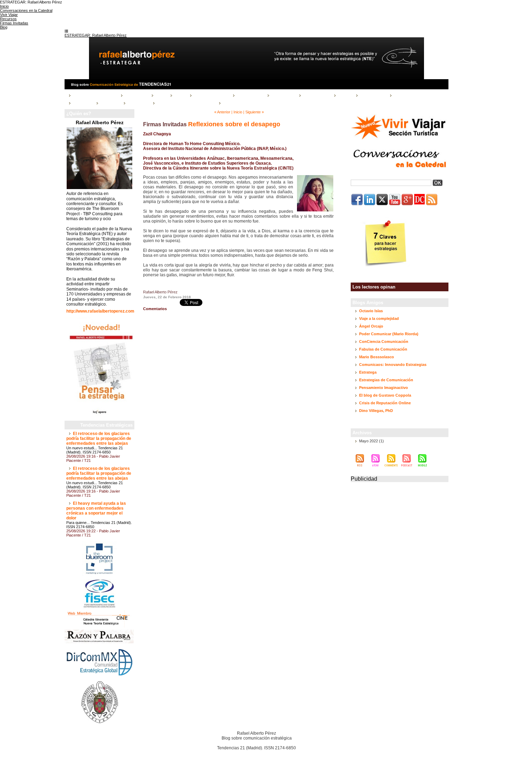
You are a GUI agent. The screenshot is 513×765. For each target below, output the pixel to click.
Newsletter (232, 102)
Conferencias (248, 95)
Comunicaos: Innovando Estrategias (392, 364)
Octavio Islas (371, 311)
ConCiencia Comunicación (383, 341)
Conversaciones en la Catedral (184, 102)
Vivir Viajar (137, 102)
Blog (159, 95)
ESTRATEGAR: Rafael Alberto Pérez (96, 35)
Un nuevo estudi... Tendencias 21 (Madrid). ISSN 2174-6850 (94, 450)
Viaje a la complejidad (379, 318)
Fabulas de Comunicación (383, 349)
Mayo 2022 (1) (371, 441)
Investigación (315, 95)
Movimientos (371, 95)
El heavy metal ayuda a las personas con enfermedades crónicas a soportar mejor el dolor (96, 510)
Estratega (368, 372)
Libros (343, 95)
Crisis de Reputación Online (385, 403)
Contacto (108, 102)
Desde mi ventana (210, 95)
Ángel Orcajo (371, 326)
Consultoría (281, 95)
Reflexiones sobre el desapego (234, 124)
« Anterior (222, 112)
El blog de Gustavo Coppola (385, 395)
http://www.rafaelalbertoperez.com (100, 311)
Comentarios (155, 309)
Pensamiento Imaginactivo (383, 387)
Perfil (178, 95)
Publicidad (364, 479)
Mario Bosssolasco (376, 357)
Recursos (81, 102)
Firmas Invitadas (408, 95)
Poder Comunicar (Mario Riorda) (388, 334)
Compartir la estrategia (93, 95)
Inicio (237, 112)
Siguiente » (254, 112)
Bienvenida (135, 95)
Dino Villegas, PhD (376, 410)
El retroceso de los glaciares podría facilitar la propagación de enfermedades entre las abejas (98, 438)
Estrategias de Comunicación (386, 380)
